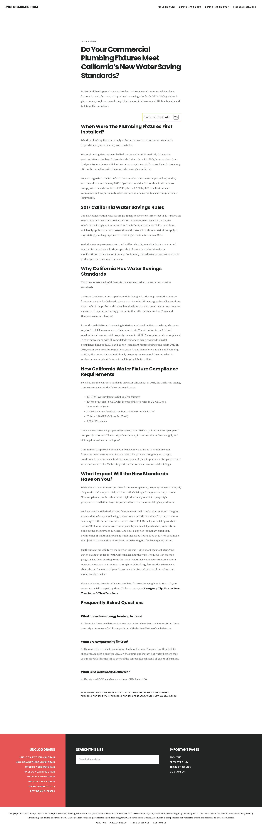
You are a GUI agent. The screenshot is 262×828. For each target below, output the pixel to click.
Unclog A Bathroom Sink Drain (35, 762)
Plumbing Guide (105, 692)
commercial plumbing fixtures (150, 692)
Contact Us (177, 771)
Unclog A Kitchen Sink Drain (37, 757)
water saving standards (161, 696)
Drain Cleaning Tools (41, 786)
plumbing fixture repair (95, 696)
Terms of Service (180, 766)
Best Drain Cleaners (42, 791)
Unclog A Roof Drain (41, 781)
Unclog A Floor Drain (41, 776)
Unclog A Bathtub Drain (39, 771)
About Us (175, 757)
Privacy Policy (179, 762)
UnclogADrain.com (21, 7)
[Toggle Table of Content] (174, 117)
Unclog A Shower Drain (40, 766)
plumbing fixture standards (128, 696)
